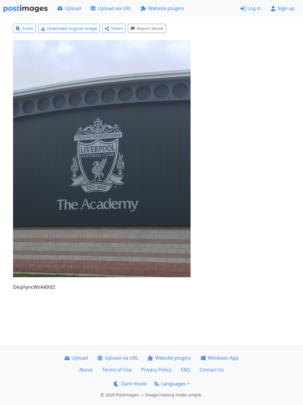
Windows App (223, 358)
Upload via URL (114, 8)
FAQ (185, 369)
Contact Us (211, 369)
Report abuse (150, 28)
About (86, 369)
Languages (173, 383)
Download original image (72, 28)
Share (117, 28)
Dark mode (133, 383)
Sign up (286, 8)
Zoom (27, 28)
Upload (73, 8)
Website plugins (166, 8)
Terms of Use (117, 369)
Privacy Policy (156, 369)
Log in (254, 8)
